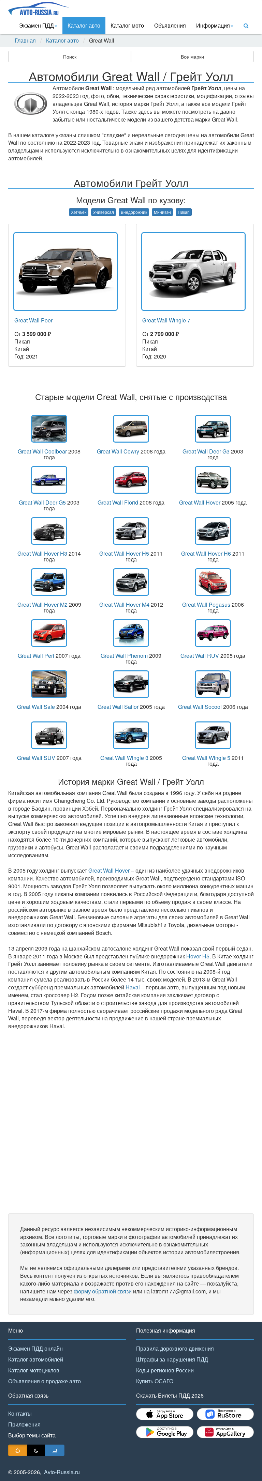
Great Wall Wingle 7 (166, 320)
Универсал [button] (103, 212)
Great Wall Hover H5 (124, 553)
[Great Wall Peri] (49, 633)
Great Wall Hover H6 (206, 553)
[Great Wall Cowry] (131, 429)
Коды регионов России (165, 1370)
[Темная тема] (36, 1450)
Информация (213, 25)
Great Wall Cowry (118, 451)
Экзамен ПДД (36, 25)
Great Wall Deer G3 (206, 451)
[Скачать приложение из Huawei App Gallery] (225, 1432)
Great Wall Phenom (124, 655)
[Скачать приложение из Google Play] (164, 1432)
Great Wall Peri (36, 655)
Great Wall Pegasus (206, 604)
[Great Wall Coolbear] (49, 429)
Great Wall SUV (36, 758)
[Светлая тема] (17, 1450)
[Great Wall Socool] (213, 684)
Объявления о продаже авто (44, 1381)
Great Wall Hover (199, 502)
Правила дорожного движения (175, 1348)
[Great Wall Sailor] (131, 684)
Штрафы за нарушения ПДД (172, 1359)
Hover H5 (197, 956)
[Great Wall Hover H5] (131, 531)
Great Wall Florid (118, 502)
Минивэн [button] (162, 212)
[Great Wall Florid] (131, 480)
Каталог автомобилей (35, 1359)
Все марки (192, 56)
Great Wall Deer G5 (42, 502)
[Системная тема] (54, 1450)
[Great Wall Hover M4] (131, 582)
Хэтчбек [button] (78, 212)
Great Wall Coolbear (42, 451)
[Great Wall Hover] (213, 480)
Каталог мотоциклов (33, 1370)
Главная (25, 40)
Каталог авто (84, 25)
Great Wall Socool (200, 707)
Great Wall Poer (33, 320)
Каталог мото (127, 25)
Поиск (69, 56)
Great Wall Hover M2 (42, 604)
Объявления (170, 25)
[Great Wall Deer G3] (213, 429)
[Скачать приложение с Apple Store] (164, 1414)
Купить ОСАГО (154, 1381)
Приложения (24, 1424)
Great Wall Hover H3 (42, 553)
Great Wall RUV (199, 655)
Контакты (20, 1413)
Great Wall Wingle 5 (206, 758)
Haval (133, 987)
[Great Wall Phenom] (131, 633)
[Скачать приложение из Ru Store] (225, 1414)
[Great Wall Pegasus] (213, 582)
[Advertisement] (131, 1121)
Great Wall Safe (36, 707)
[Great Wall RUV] (213, 633)
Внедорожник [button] (134, 212)
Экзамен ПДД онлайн (35, 1348)
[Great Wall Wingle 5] (213, 735)
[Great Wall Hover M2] (49, 582)
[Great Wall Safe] (49, 684)
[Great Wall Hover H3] (49, 531)
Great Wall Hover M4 (124, 604)
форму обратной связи (103, 1291)
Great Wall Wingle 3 (124, 758)
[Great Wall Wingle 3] (131, 735)
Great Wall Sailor (118, 707)
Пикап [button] (184, 212)
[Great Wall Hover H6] (213, 531)
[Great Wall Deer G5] (49, 480)
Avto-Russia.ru (62, 1472)
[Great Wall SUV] (49, 735)
